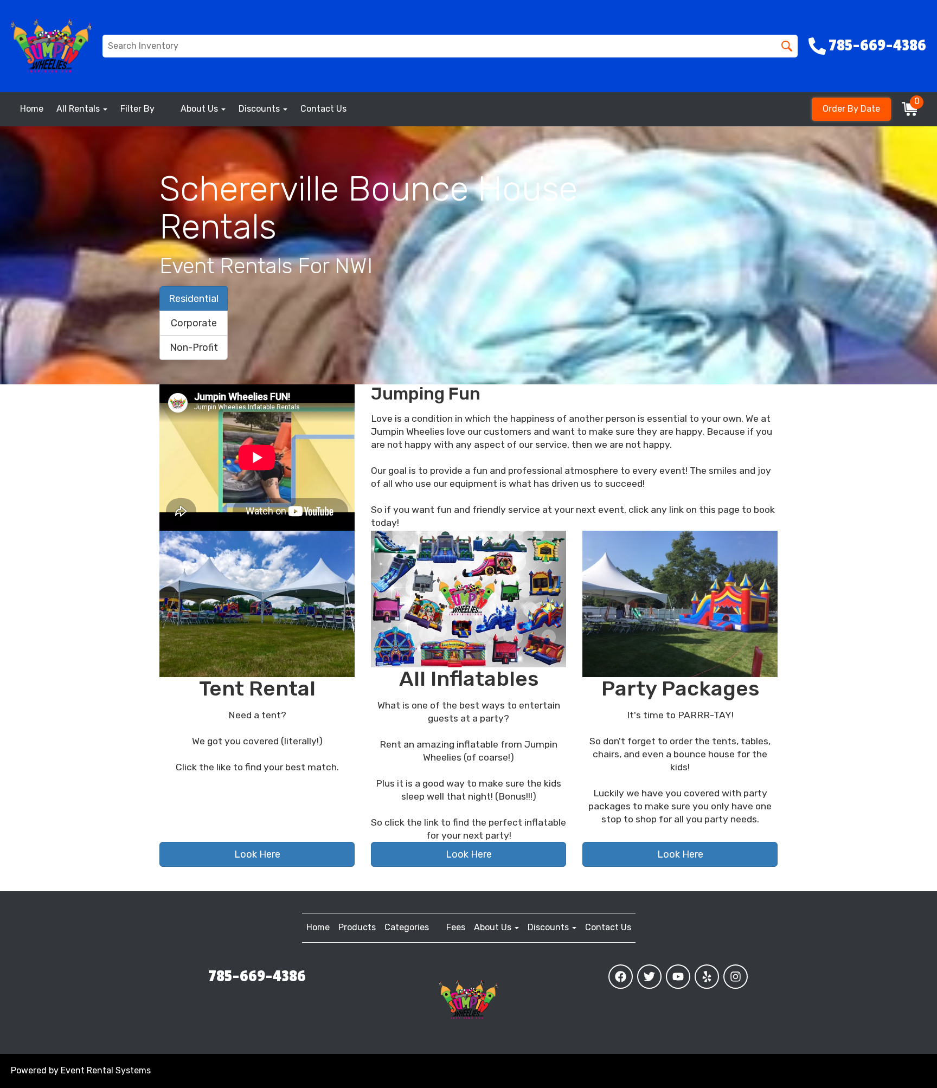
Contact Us (323, 109)
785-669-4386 (257, 976)
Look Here (257, 854)
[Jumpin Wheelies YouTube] (678, 976)
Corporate (194, 323)
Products (357, 927)
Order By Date (851, 109)
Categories (406, 927)
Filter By (137, 109)
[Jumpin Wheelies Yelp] (707, 976)
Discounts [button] (260, 109)
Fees (455, 927)
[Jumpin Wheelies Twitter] (649, 976)
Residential (194, 299)
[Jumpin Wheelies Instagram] (735, 976)
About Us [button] (200, 109)
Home (31, 109)
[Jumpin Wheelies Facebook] (620, 976)
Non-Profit (194, 347)
